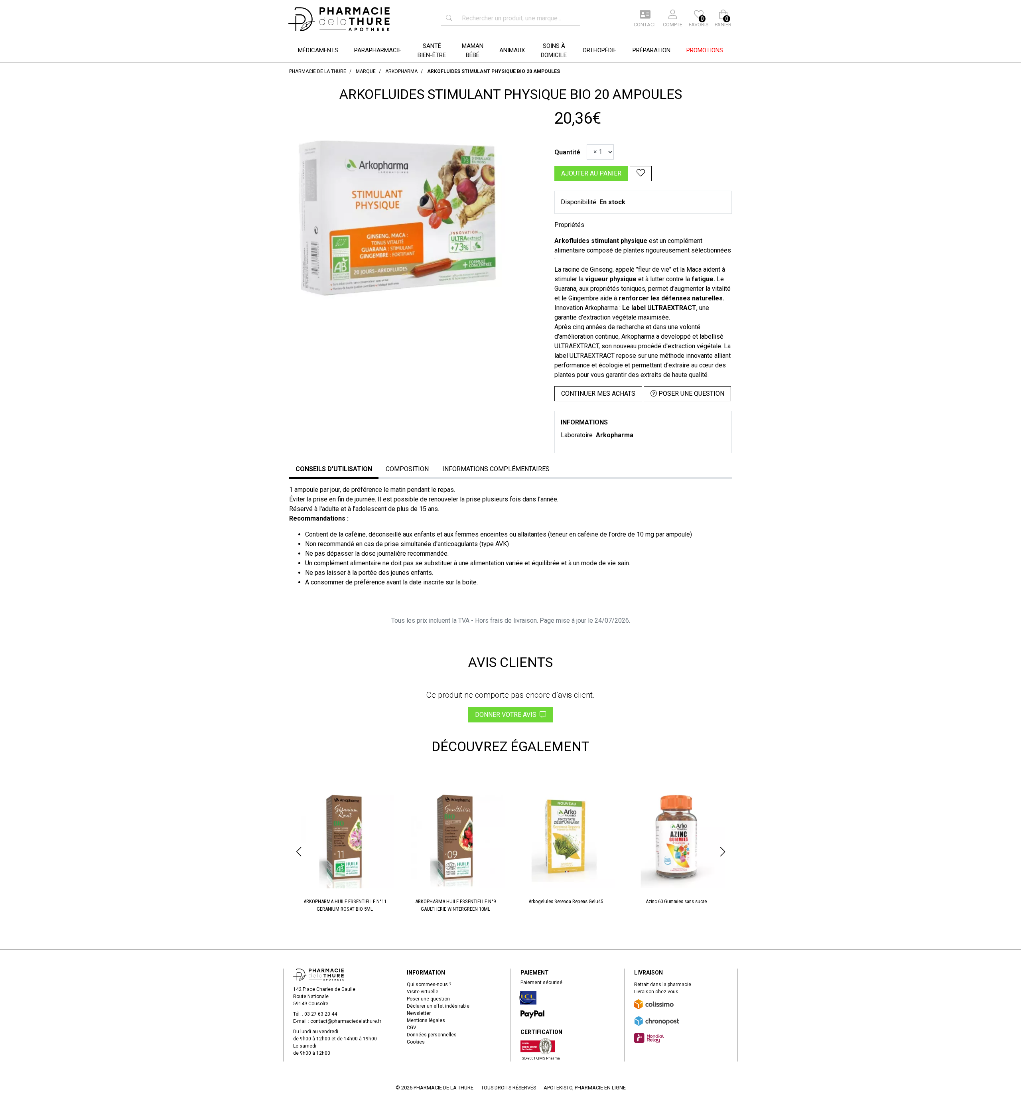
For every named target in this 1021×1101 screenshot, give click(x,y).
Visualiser (348, 790)
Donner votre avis (507, 714)
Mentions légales (426, 1020)
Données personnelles (432, 1035)
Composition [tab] (407, 469)
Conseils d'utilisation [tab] (334, 469)
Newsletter (419, 1013)
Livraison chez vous (656, 991)
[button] (298, 851)
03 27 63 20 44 (320, 1014)
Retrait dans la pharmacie (662, 984)
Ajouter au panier (591, 173)
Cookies (416, 1042)
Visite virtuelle (422, 991)
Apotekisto (585, 1088)
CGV (411, 1027)
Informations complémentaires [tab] (496, 469)
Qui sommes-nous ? (429, 984)
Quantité (567, 152)
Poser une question (428, 999)
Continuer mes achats (598, 393)
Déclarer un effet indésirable (438, 1006)
